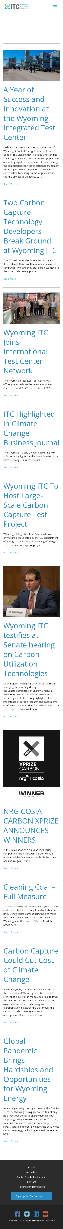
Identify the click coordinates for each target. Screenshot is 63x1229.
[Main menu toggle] (55, 6)
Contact (31, 1181)
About (31, 1167)
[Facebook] (18, 1214)
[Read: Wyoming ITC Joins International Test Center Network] (31, 308)
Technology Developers (31, 1186)
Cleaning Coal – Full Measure (29, 891)
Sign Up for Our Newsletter (31, 1196)
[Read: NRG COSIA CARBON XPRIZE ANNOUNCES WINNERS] (31, 766)
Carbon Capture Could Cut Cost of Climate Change (30, 965)
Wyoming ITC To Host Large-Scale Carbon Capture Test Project (30, 505)
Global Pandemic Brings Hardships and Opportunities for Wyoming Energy (28, 1069)
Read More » (10, 184)
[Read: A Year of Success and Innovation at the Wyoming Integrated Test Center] (31, 65)
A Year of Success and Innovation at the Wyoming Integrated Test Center (29, 113)
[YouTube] (45, 1214)
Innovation (31, 1172)
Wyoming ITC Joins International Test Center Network (25, 351)
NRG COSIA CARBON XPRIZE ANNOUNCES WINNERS (31, 825)
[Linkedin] (36, 1214)
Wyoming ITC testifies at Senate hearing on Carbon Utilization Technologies (29, 649)
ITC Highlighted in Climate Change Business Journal (31, 428)
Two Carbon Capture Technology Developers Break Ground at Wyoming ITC (30, 226)
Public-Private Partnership (31, 1177)
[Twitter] (27, 1214)
